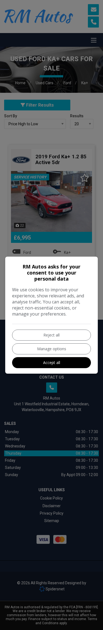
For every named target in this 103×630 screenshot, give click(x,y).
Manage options (51, 348)
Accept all (51, 362)
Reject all (51, 335)
